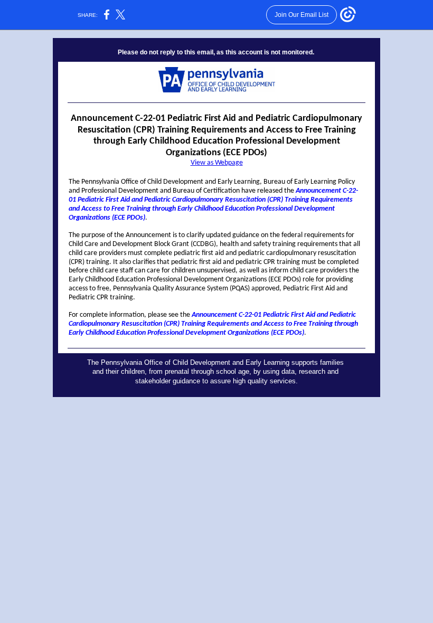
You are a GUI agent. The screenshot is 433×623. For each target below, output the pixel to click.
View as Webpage (217, 163)
